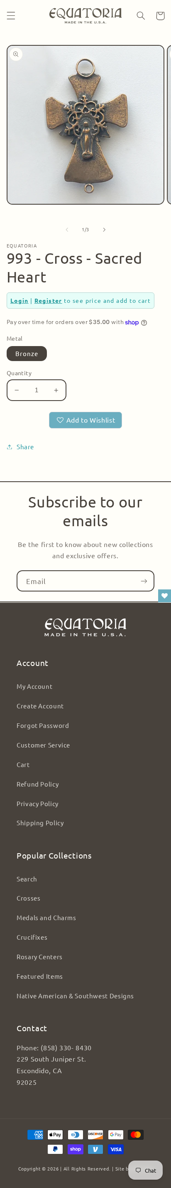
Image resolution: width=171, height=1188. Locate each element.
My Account (34, 686)
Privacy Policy (38, 803)
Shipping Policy (40, 823)
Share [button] (25, 446)
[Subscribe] (144, 581)
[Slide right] (104, 229)
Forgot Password (43, 725)
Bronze (26, 353)
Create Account (40, 706)
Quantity (19, 372)
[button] (10, 15)
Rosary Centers (40, 956)
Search (27, 879)
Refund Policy (38, 784)
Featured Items (40, 976)
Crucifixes (32, 937)
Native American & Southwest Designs (75, 996)
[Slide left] (67, 229)
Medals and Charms (46, 917)
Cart (23, 764)
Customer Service (43, 745)
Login (19, 300)
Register (48, 300)
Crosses (28, 898)
